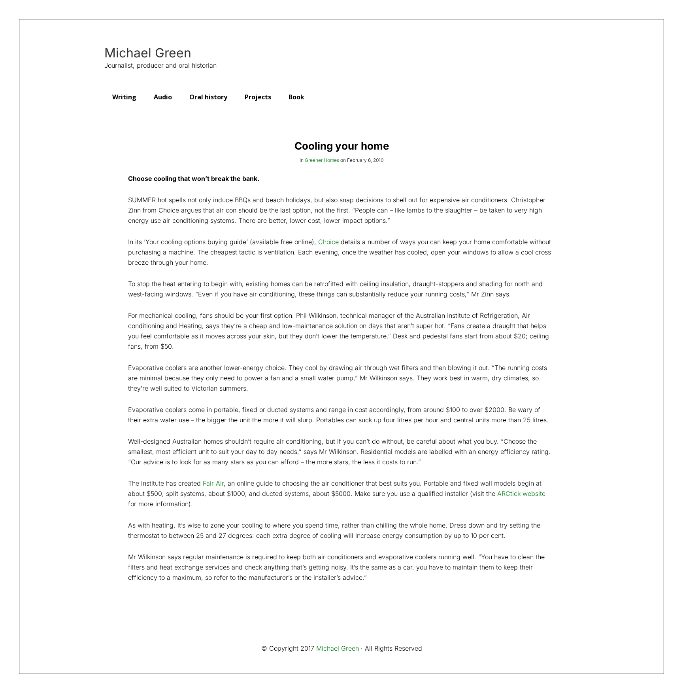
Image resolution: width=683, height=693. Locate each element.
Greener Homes (322, 160)
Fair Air (213, 483)
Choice (328, 242)
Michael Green (147, 53)
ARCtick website (521, 493)
